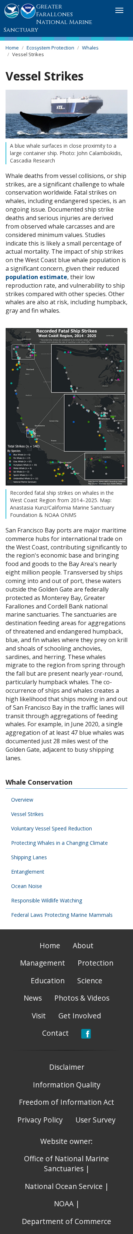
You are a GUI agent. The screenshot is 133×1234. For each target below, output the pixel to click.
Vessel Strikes (27, 813)
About (83, 945)
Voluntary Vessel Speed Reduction (51, 828)
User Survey (95, 1120)
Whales (90, 47)
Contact (55, 1033)
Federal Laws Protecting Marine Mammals (62, 914)
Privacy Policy (40, 1120)
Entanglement (27, 871)
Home (12, 47)
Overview (22, 799)
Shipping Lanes (29, 857)
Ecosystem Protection (50, 47)
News (33, 998)
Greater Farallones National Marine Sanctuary (48, 18)
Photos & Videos (81, 998)
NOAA (64, 1204)
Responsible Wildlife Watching (46, 900)
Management (42, 963)
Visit (39, 1016)
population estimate (36, 277)
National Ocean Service (64, 1186)
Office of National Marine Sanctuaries (66, 1163)
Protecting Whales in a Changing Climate (59, 842)
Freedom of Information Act (66, 1102)
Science (89, 981)
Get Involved (79, 1016)
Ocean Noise (26, 885)
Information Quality (66, 1085)
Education (48, 981)
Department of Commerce (66, 1221)
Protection (95, 963)
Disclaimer (66, 1067)
